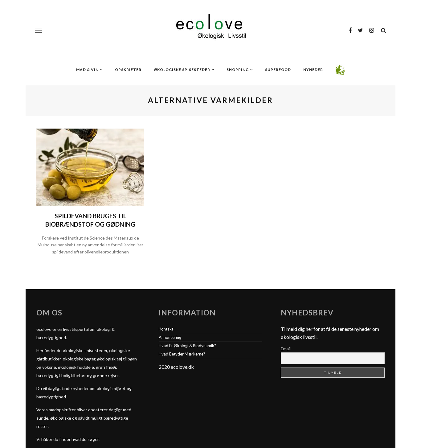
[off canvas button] (38, 30)
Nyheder (313, 69)
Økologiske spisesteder (182, 69)
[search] (383, 30)
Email (286, 348)
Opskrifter (128, 69)
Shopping (238, 69)
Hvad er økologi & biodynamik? (187, 345)
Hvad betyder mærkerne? (182, 353)
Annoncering (170, 337)
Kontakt (166, 329)
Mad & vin (87, 69)
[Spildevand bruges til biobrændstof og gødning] (90, 166)
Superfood (278, 69)
